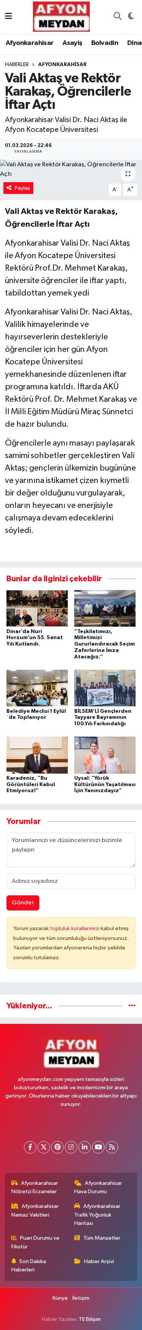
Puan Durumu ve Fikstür (35, 1242)
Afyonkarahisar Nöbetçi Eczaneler (34, 1187)
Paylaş (22, 188)
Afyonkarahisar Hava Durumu (98, 1187)
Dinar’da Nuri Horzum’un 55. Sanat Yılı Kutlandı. (34, 638)
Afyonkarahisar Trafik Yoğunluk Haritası (97, 1214)
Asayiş (72, 43)
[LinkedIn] (84, 1147)
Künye (60, 1298)
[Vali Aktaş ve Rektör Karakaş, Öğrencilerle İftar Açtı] (71, 169)
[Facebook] (30, 1147)
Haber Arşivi (99, 1261)
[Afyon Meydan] (61, 16)
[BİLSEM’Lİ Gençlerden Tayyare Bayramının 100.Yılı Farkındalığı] (105, 688)
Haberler (17, 64)
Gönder (23, 903)
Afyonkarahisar (30, 43)
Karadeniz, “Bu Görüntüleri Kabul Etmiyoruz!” (30, 785)
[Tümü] (132, 1006)
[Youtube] (98, 1147)
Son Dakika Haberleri (29, 1266)
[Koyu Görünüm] (131, 17)
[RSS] (112, 1147)
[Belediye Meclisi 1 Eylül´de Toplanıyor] (37, 688)
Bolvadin (104, 43)
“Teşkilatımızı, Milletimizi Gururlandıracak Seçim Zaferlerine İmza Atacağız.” (104, 644)
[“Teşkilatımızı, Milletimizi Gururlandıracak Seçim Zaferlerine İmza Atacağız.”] (105, 608)
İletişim (80, 1298)
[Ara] (117, 17)
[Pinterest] (57, 1147)
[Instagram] (71, 1147)
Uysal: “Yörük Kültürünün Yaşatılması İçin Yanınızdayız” (105, 785)
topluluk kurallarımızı (75, 928)
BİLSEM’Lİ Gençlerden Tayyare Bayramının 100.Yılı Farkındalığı (102, 718)
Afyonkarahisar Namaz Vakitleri (35, 1210)
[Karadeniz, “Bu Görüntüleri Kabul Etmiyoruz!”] (37, 755)
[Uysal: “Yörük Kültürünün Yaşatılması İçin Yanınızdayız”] (105, 755)
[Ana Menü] (8, 17)
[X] (43, 1147)
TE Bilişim (90, 1319)
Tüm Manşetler (101, 1238)
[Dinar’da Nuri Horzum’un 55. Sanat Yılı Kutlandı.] (37, 608)
